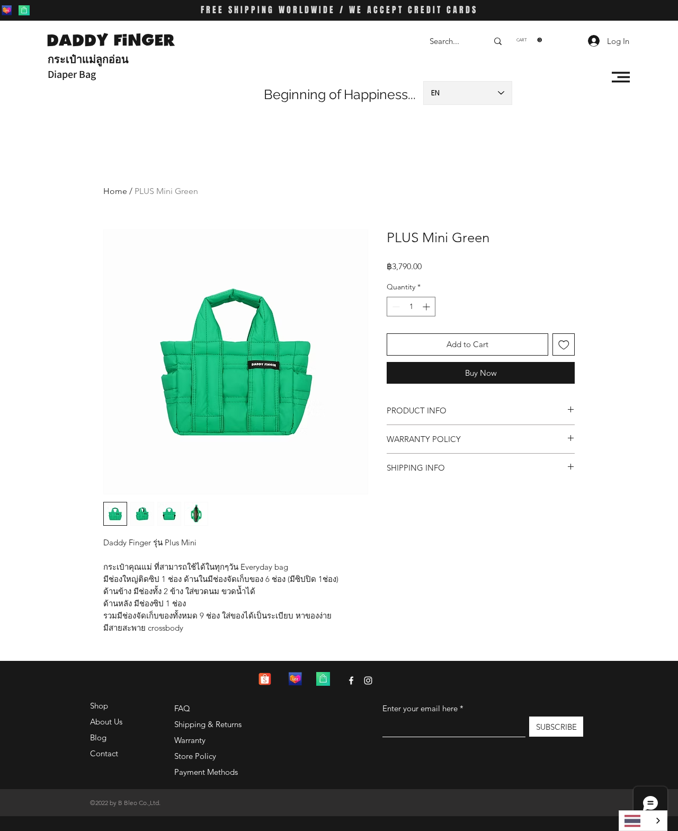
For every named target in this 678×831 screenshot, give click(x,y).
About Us (106, 722)
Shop (99, 706)
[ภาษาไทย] (643, 820)
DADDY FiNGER (111, 39)
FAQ (182, 708)
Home (115, 191)
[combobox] (643, 820)
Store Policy (195, 756)
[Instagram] (368, 680)
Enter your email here (420, 708)
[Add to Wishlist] (563, 344)
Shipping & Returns (208, 724)
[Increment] (427, 306)
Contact (104, 753)
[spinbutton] (411, 306)
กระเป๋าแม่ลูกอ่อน (88, 59)
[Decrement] (395, 306)
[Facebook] (351, 680)
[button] (529, 40)
